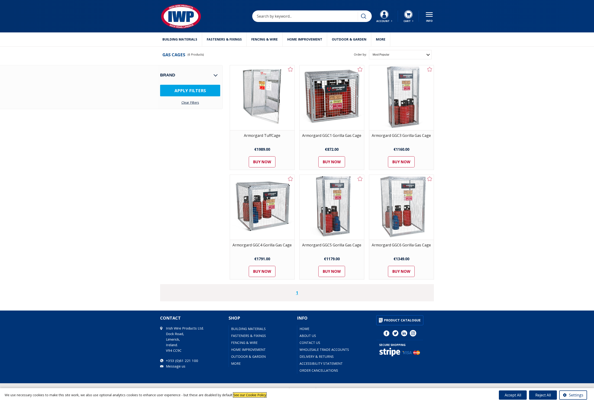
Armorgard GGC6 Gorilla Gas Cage (401, 245)
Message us (175, 366)
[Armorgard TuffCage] (262, 97)
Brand (167, 75)
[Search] (363, 16)
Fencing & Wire (264, 39)
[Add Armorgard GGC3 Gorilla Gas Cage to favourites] (430, 69)
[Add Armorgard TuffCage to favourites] (290, 69)
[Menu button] (429, 16)
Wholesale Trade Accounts (324, 349)
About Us (308, 335)
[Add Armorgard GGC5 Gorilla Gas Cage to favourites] (360, 179)
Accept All (513, 395)
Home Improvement (304, 39)
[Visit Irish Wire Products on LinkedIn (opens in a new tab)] (404, 333)
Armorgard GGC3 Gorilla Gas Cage (401, 135)
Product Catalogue (402, 320)
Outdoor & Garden (349, 39)
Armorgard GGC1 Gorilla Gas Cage (331, 135)
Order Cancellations (319, 370)
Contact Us (310, 342)
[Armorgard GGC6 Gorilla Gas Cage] (401, 207)
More (380, 39)
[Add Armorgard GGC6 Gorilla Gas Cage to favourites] (430, 179)
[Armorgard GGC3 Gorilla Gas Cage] (401, 97)
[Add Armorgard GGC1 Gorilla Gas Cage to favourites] (360, 69)
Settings (576, 395)
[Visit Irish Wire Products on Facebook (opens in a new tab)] (386, 333)
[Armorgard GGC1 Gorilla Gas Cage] (332, 97)
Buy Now (262, 161)
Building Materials (179, 39)
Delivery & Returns (317, 356)
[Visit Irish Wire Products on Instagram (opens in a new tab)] (413, 333)
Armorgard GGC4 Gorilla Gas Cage (262, 245)
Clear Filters (190, 102)
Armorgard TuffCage (262, 135)
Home (304, 329)
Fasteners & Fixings (224, 39)
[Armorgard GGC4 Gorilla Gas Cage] (262, 207)
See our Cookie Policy (249, 395)
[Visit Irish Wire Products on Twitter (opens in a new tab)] (395, 333)
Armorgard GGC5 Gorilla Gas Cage (331, 245)
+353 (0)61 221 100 (182, 360)
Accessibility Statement (321, 363)
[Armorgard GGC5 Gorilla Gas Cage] (332, 207)
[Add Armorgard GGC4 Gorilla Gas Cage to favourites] (290, 179)
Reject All (543, 395)
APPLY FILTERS (190, 90)
